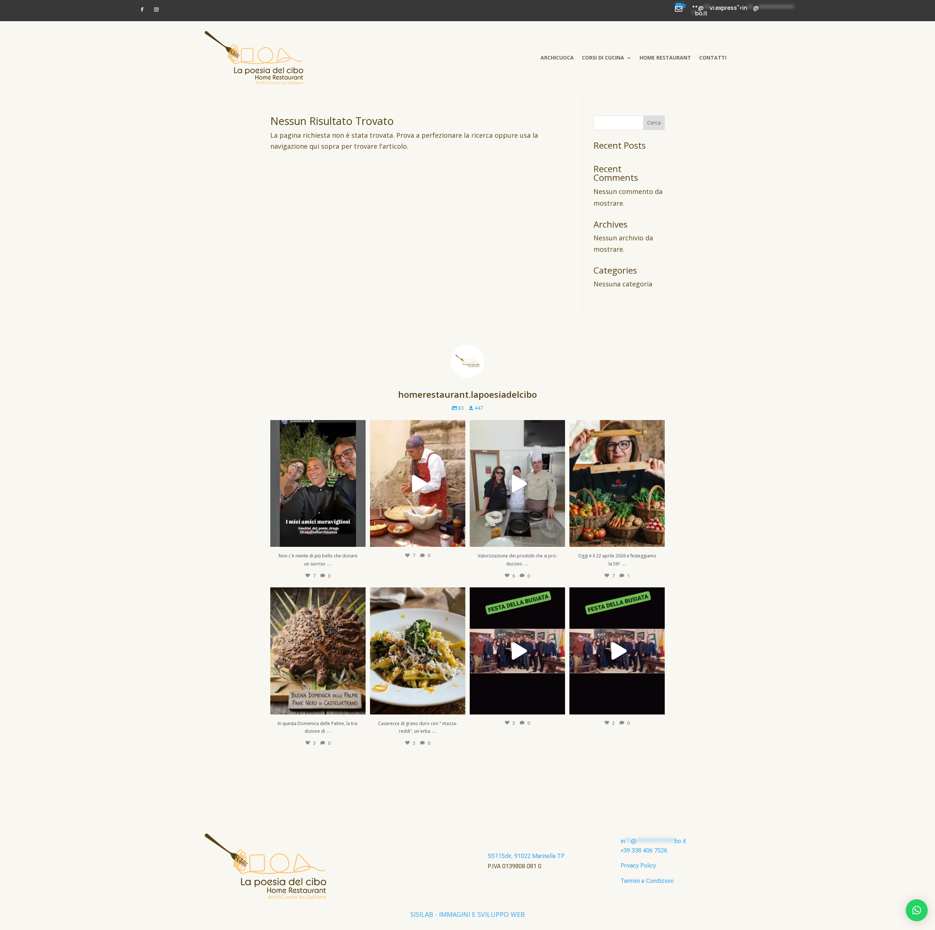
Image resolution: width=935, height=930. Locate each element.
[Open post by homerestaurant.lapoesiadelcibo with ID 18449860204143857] (318, 483)
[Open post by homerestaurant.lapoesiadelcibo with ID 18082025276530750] (517, 483)
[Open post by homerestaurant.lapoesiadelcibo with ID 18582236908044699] (617, 483)
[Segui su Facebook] (142, 9)
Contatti (712, 57)
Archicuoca (557, 57)
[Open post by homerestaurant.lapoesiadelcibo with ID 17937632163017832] (517, 650)
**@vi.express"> (680, 7)
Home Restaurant (665, 57)
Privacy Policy (638, 865)
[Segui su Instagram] (156, 9)
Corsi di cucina (603, 57)
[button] (917, 910)
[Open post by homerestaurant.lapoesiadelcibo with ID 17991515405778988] (318, 650)
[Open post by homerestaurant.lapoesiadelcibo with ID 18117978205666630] (417, 483)
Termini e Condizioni (647, 880)
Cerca (654, 122)
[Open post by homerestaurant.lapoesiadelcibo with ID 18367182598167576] (617, 650)
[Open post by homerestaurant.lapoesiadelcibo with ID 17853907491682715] (417, 650)
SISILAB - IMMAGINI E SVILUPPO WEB (467, 914)
